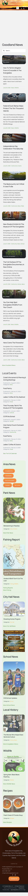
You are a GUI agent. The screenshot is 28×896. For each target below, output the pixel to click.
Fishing (12, 584)
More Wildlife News (9, 784)
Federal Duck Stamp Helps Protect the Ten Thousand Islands (13, 108)
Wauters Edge (22, 889)
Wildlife (17, 87)
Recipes (12, 818)
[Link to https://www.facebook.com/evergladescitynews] (21, 8)
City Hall (12, 622)
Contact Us (14, 863)
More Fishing (7, 590)
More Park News (8, 533)
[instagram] (15, 875)
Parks (22, 206)
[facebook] (12, 875)
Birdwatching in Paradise (12, 526)
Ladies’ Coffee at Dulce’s (12, 444)
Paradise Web (6, 889)
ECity (11, 384)
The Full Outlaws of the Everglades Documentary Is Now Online (13, 264)
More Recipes (7, 822)
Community (14, 166)
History (19, 284)
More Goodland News (8, 365)
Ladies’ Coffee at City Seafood (14, 397)
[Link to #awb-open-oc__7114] (23, 8)
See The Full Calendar (10, 453)
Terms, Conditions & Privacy (10, 888)
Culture (12, 412)
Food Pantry (7, 388)
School (22, 244)
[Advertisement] (14, 26)
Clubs (11, 402)
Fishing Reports (8, 588)
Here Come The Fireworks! (13, 342)
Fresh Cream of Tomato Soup (13, 815)
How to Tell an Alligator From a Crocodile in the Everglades (12, 70)
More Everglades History (10, 744)
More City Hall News (9, 626)
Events (19, 166)
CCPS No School (9, 416)
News (12, 87)
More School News (9, 705)
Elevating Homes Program (12, 619)
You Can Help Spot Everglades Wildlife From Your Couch (12, 304)
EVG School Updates (10, 698)
